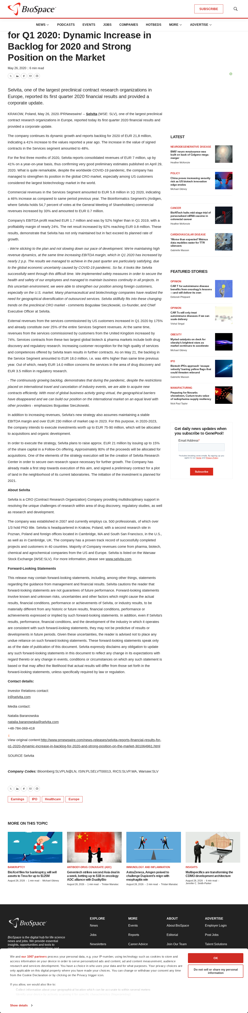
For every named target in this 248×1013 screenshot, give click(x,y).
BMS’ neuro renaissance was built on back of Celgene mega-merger (189, 155)
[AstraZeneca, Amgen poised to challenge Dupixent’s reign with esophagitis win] (153, 847)
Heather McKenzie (180, 162)
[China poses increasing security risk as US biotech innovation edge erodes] (223, 180)
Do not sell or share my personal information (216, 971)
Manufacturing (181, 387)
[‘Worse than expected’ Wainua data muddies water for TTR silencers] (223, 242)
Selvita (91, 114)
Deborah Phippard (180, 297)
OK (216, 958)
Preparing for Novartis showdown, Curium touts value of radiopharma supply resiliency (190, 396)
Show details (19, 1005)
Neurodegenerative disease (190, 146)
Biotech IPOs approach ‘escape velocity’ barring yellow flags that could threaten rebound (190, 369)
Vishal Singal (177, 323)
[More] (47, 24)
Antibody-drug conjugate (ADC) (89, 867)
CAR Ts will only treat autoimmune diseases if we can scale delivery (189, 316)
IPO (34, 799)
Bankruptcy (16, 867)
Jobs (107, 24)
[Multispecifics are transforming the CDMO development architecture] (213, 847)
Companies (128, 24)
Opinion (175, 281)
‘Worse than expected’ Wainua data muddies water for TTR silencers (189, 242)
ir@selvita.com (19, 697)
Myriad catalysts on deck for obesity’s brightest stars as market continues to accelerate (189, 342)
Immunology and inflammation (148, 867)
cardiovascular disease (188, 234)
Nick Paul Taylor (179, 403)
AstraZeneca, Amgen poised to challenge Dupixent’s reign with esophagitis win (147, 876)
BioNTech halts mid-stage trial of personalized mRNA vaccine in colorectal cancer (190, 216)
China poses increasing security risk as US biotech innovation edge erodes (190, 181)
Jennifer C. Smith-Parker (198, 883)
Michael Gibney (178, 189)
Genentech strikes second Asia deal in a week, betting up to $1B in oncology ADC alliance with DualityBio (93, 876)
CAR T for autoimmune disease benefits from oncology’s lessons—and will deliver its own (191, 289)
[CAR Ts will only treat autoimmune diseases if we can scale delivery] (223, 315)
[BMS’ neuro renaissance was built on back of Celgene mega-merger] (223, 154)
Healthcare (53, 799)
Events (89, 24)
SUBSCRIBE (208, 9)
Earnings (17, 799)
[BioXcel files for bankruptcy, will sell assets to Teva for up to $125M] (35, 847)
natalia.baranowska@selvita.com (33, 722)
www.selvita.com (118, 559)
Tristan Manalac (110, 884)
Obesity (176, 334)
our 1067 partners (34, 956)
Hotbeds (153, 24)
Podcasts (66, 24)
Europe (74, 799)
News (41, 24)
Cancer (175, 208)
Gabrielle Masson (179, 250)
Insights (192, 867)
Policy (175, 173)
